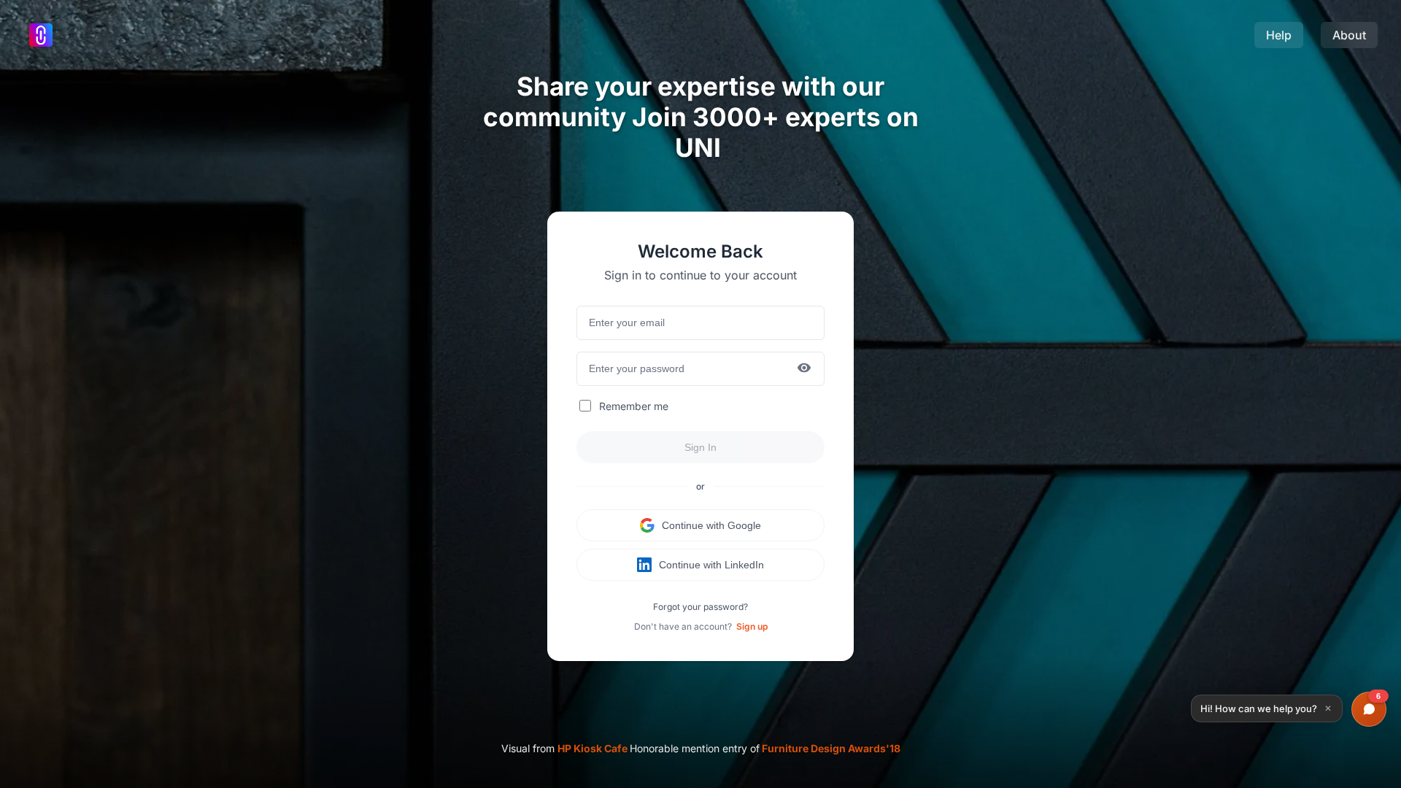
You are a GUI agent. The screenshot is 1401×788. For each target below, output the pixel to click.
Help (1279, 35)
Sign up (752, 626)
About (1349, 35)
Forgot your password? (700, 606)
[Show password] (804, 369)
